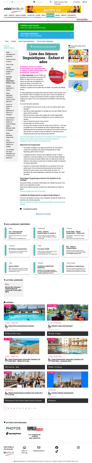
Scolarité (50, 15)
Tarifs (64, 461)
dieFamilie (17, 2)
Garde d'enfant (21, 15)
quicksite (23, 461)
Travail (57, 15)
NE (10, 2)
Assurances (71, 15)
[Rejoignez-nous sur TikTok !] (57, 451)
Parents (11, 15)
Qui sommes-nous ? (47, 461)
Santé (44, 15)
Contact (54, 461)
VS (12, 2)
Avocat (61, 2)
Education (30, 15)
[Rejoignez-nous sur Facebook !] (56, 447)
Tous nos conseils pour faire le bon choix (32, 191)
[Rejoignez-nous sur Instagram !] (78, 447)
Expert (56, 2)
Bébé (6, 15)
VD (5, 2)
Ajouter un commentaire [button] (44, 214)
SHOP (22, 2)
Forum (76, 461)
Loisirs (38, 15)
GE (7, 2)
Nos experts (59, 461)
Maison (63, 15)
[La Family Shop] (82, 19)
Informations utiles (70, 461)
